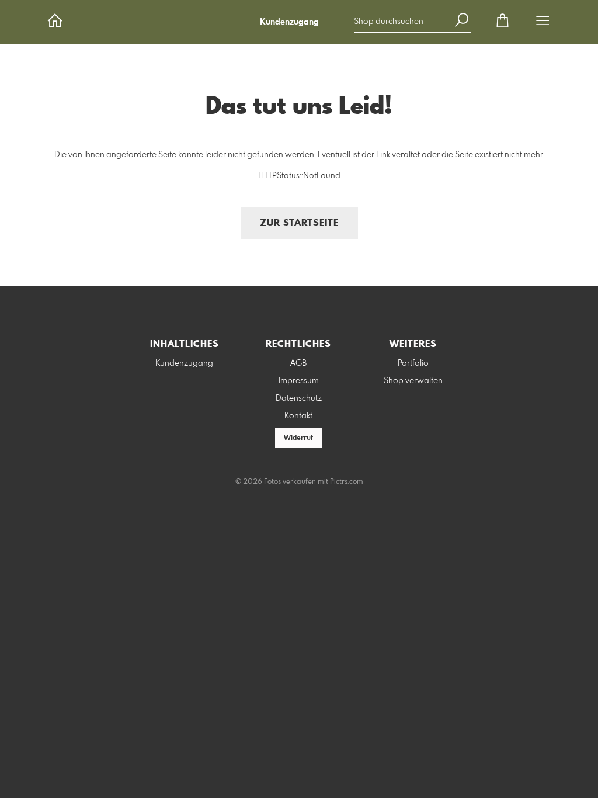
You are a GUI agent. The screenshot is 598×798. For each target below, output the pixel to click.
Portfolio (413, 363)
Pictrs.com (346, 481)
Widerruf (298, 438)
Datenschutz (299, 398)
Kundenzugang (289, 22)
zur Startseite (299, 223)
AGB (298, 363)
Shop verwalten (413, 381)
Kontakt (298, 416)
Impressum (299, 381)
